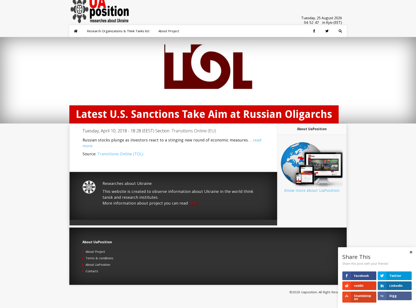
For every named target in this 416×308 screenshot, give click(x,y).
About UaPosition (98, 265)
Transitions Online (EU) (194, 131)
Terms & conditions (99, 258)
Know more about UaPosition (312, 190)
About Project (95, 252)
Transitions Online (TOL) (120, 153)
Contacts (92, 271)
